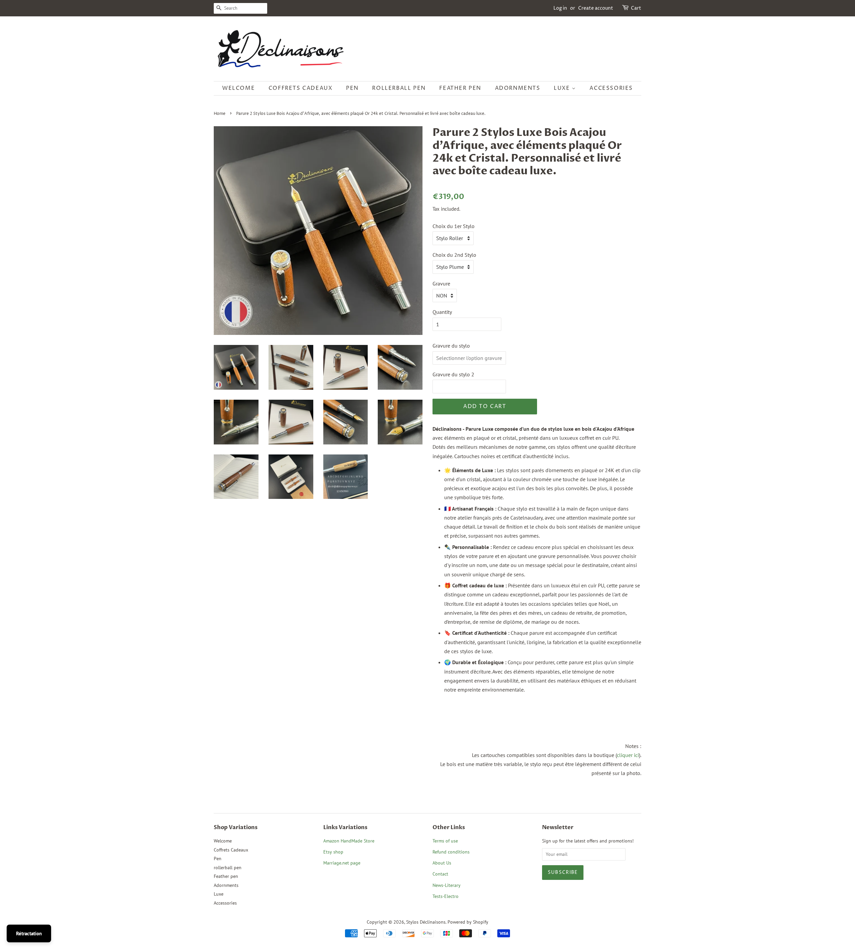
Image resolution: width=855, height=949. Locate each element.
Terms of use (445, 841)
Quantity (442, 312)
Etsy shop (333, 852)
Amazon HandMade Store (348, 841)
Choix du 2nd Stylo (454, 254)
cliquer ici (628, 755)
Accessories (611, 88)
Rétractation (29, 933)
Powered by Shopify (468, 922)
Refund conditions (451, 852)
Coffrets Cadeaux (301, 88)
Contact (440, 874)
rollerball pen (398, 88)
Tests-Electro (446, 896)
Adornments (517, 88)
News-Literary (447, 885)
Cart (636, 8)
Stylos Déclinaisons (426, 922)
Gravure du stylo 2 (453, 374)
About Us (442, 863)
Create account (595, 8)
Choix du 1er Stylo (454, 226)
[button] (446, 186)
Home (219, 114)
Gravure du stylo (451, 345)
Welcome (238, 88)
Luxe (563, 88)
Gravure (441, 283)
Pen (352, 88)
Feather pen (460, 88)
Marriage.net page (341, 863)
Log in (560, 8)
